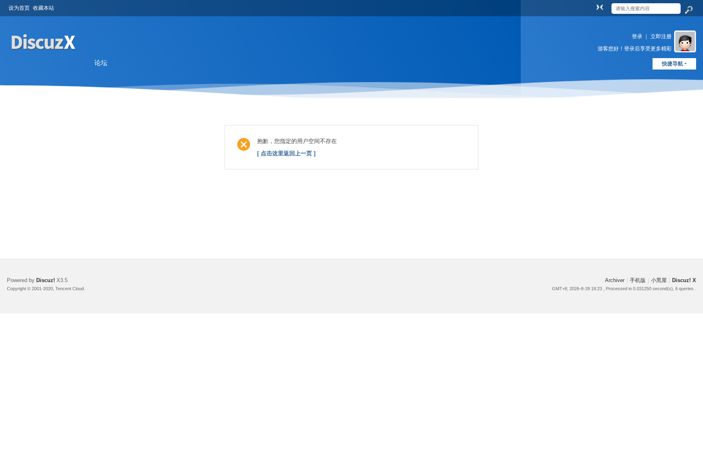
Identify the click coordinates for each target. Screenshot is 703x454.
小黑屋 (659, 280)
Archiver (614, 280)
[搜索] (688, 10)
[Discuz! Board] (43, 60)
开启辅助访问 (592, 5)
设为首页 (19, 8)
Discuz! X (684, 280)
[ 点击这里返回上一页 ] (286, 153)
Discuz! (45, 280)
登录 (637, 36)
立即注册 (661, 36)
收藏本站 (43, 8)
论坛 (100, 62)
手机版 (638, 280)
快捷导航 (672, 64)
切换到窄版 (599, 7)
